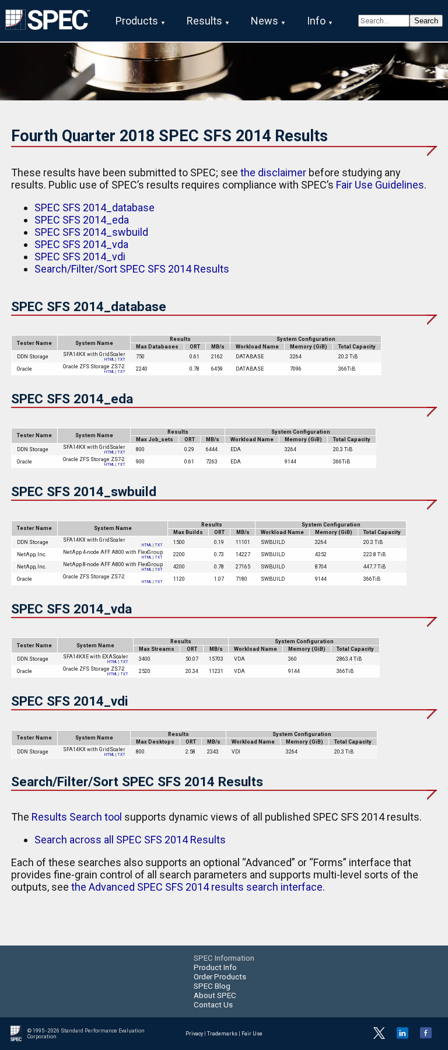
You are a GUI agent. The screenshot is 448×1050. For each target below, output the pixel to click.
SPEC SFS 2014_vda (81, 244)
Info (316, 21)
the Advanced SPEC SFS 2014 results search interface (197, 887)
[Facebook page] (426, 1037)
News (264, 21)
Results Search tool (77, 817)
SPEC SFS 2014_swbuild (91, 232)
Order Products (220, 976)
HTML (109, 359)
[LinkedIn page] (402, 1037)
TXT (121, 359)
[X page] (379, 1037)
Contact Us (213, 1004)
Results (204, 21)
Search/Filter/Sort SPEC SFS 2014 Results (131, 269)
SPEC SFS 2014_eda (81, 220)
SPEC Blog (212, 985)
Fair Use (252, 1034)
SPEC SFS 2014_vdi (79, 256)
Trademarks (222, 1034)
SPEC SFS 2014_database (94, 207)
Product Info (215, 967)
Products (137, 21)
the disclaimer (273, 172)
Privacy (194, 1034)
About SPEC (215, 995)
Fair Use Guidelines (380, 185)
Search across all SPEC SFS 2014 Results (130, 839)
